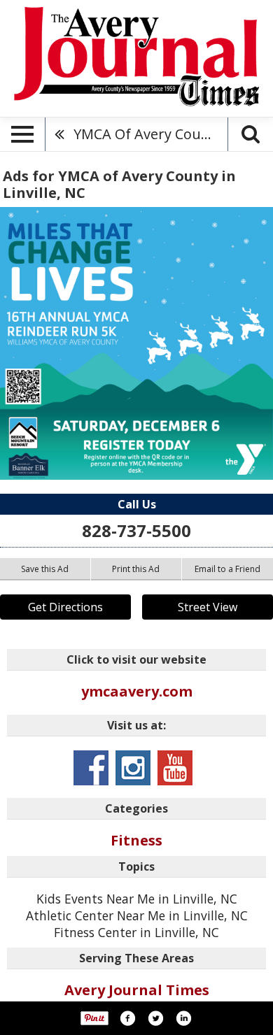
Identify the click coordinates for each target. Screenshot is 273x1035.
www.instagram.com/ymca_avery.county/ (132, 767)
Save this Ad (45, 569)
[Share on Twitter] (155, 1018)
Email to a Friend (227, 569)
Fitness (136, 840)
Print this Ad (136, 569)
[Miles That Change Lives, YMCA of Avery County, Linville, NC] (136, 343)
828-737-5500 (136, 530)
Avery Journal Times (136, 990)
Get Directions (65, 607)
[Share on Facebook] (127, 1018)
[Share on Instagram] (183, 1018)
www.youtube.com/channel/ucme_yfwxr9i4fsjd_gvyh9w (175, 767)
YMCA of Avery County (148, 133)
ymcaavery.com (136, 691)
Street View (207, 607)
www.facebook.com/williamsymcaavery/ (91, 767)
